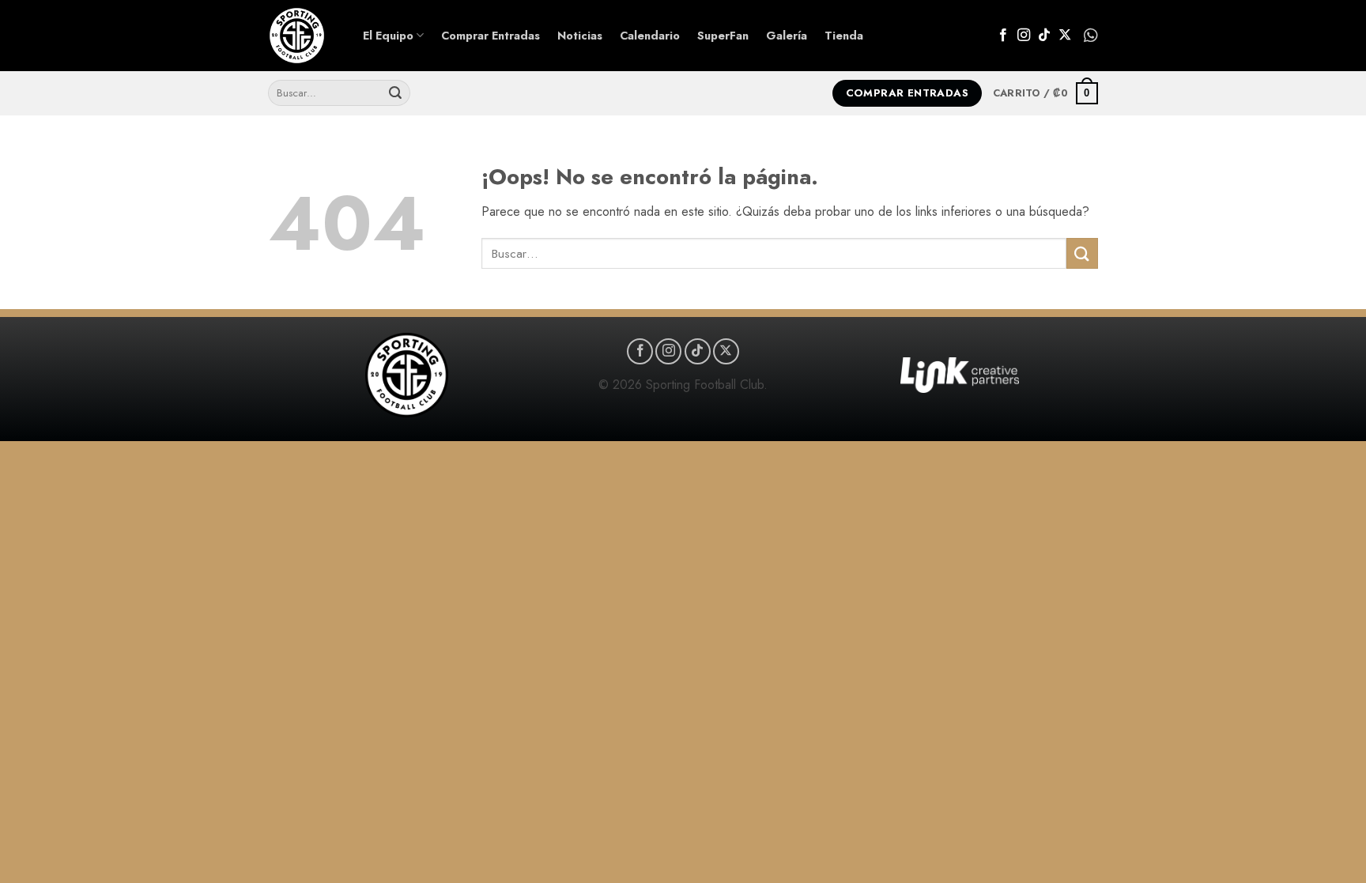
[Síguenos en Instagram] (1023, 35)
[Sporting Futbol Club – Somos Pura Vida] (303, 35)
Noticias (579, 35)
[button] (1045, 93)
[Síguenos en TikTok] (1044, 35)
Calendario (650, 35)
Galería (786, 35)
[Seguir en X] (1064, 35)
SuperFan (723, 35)
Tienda (844, 35)
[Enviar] (395, 93)
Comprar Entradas (490, 35)
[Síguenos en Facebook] (1003, 35)
